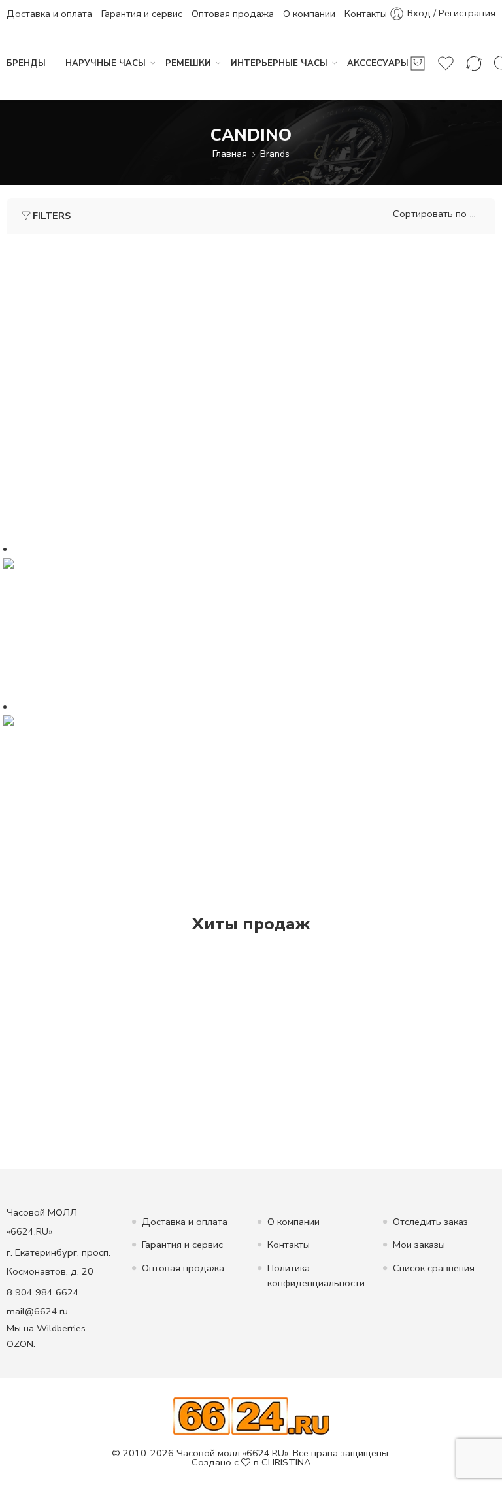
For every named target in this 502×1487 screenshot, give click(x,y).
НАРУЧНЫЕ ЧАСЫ (105, 63)
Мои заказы (419, 1244)
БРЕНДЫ (26, 63)
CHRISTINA (286, 1462)
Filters (52, 215)
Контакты (365, 13)
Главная (229, 153)
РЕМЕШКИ (188, 63)
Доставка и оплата (49, 13)
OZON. (21, 1343)
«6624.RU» (265, 1453)
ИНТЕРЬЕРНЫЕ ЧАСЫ (279, 63)
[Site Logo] (251, 1415)
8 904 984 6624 (43, 1292)
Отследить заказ (430, 1221)
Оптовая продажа (233, 13)
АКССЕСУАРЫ (378, 63)
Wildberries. (62, 1328)
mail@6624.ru (37, 1311)
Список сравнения (434, 1268)
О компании (309, 13)
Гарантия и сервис (141, 13)
